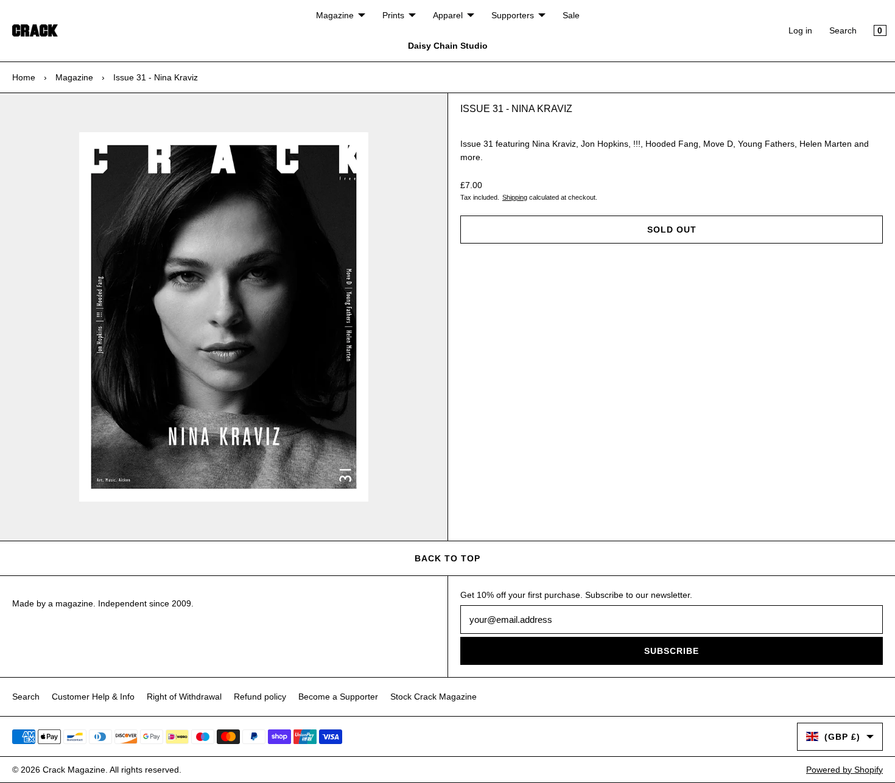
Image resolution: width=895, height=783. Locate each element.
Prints (393, 15)
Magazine (335, 15)
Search (843, 30)
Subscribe (671, 651)
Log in (800, 30)
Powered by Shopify (844, 769)
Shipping (514, 197)
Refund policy (260, 696)
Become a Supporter (338, 696)
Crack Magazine (74, 769)
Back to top (447, 558)
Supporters (512, 15)
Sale (571, 15)
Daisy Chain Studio (448, 46)
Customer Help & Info (93, 696)
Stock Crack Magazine (433, 696)
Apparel (448, 15)
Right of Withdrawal (184, 696)
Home (23, 77)
